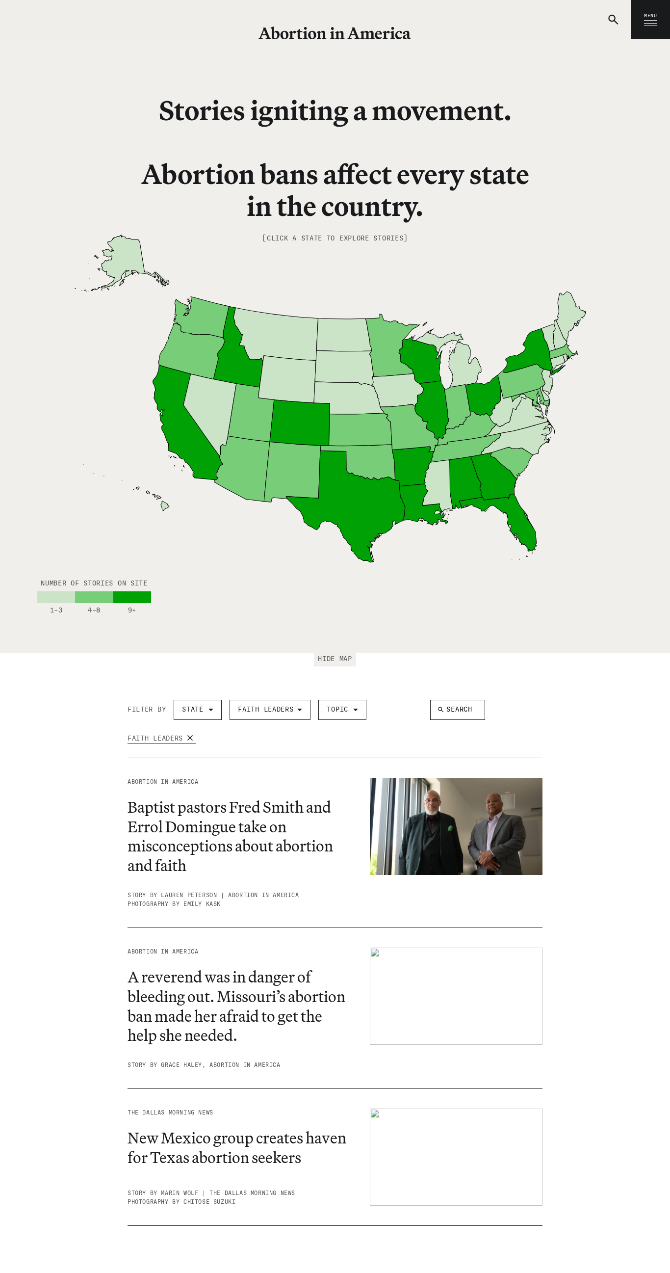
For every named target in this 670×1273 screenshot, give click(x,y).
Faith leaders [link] (155, 738)
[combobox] (198, 710)
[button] (614, 19)
